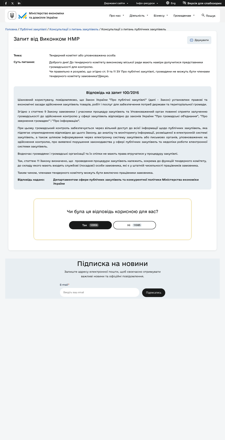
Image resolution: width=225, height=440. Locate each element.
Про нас (115, 15)
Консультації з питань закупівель (73, 29)
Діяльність (137, 15)
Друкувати (202, 40)
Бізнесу (159, 15)
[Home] (36, 15)
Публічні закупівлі (33, 29)
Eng (173, 3)
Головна (11, 29)
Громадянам (182, 15)
